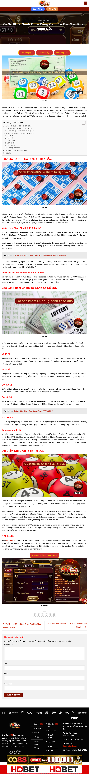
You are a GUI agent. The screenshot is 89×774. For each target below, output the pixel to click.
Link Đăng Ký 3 (62, 53)
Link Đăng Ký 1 (27, 53)
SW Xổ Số (11, 143)
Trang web (8, 684)
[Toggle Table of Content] (82, 123)
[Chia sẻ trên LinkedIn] (54, 615)
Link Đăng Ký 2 (44, 53)
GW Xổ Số (11, 140)
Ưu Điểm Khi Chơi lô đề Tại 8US (15, 150)
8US (11, 735)
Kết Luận (7, 153)
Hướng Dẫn (44, 20)
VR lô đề (10, 136)
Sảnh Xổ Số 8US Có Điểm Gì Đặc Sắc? (17, 126)
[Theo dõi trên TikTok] (15, 752)
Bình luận (8, 645)
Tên (5, 663)
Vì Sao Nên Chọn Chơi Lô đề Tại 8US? (20, 128)
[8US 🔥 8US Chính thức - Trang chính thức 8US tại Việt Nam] (44, 3)
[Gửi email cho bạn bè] (46, 615)
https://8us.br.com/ (70, 746)
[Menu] (85, 3)
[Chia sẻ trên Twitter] (42, 615)
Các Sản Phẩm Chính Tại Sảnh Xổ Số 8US (19, 133)
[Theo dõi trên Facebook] (11, 752)
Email (6, 674)
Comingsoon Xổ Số (14, 147)
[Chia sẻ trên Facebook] (38, 615)
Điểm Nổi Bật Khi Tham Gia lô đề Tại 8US (21, 131)
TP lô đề (10, 138)
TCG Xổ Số (11, 145)
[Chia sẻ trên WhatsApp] (34, 615)
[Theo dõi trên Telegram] (19, 752)
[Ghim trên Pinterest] (50, 615)
